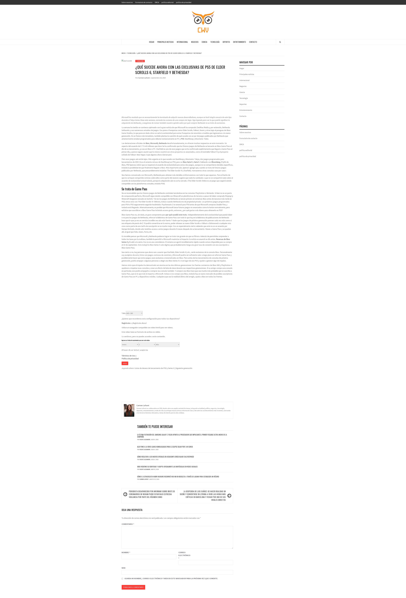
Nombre (126, 552)
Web (123, 568)
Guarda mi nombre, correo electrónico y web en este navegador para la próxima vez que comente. (171, 578)
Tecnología (214, 42)
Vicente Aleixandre (145, 439)
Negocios (194, 42)
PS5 (182, 139)
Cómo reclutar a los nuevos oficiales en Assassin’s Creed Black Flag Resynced (165, 456)
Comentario (128, 524)
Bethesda (163, 143)
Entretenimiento (239, 42)
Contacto (253, 42)
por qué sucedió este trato (176, 214)
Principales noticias (165, 42)
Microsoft (154, 143)
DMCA (157, 2)
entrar (125, 363)
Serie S (196, 162)
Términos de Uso (128, 355)
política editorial (167, 2)
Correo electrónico (183, 555)
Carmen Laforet (144, 78)
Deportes (226, 42)
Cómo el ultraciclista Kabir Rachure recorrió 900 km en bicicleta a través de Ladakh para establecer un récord (178, 476)
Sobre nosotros (127, 2)
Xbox (147, 143)
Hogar (151, 42)
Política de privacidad (130, 358)
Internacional (182, 42)
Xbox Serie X (187, 162)
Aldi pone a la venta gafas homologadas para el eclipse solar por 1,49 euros (165, 446)
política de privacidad (183, 2)
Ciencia (204, 42)
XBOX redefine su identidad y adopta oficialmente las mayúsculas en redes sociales (167, 466)
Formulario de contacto (143, 2)
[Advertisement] (177, 100)
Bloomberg (215, 162)
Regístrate (126, 323)
